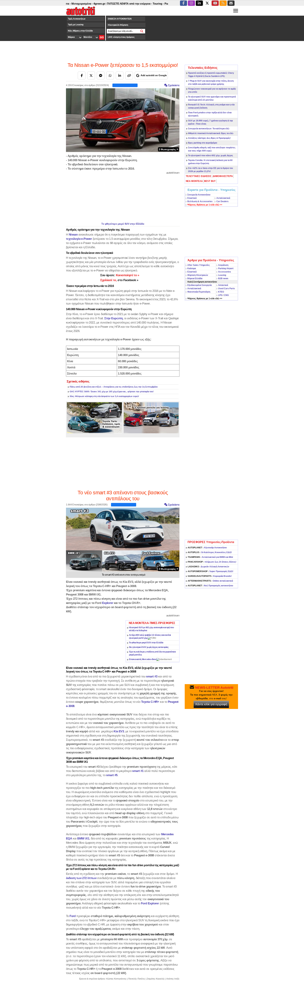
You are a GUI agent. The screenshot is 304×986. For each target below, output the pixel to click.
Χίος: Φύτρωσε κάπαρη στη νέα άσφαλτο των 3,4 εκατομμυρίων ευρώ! (104, 396)
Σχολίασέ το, (119, 280)
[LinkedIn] (120, 75)
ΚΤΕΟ (221, 292)
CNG (226, 295)
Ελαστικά (192, 198)
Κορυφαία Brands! (210, 576)
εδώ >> (204, 205)
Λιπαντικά (223, 285)
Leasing (222, 275)
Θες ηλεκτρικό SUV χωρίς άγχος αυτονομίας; (149, 647)
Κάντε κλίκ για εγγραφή (211, 704)
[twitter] (207, 3)
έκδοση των (81, 878)
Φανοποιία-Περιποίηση (198, 292)
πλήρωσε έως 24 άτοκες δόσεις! (212, 562)
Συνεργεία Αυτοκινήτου (198, 195)
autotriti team (173, 172)
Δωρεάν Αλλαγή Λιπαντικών (208, 566)
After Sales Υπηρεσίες (198, 265)
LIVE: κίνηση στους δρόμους (121, 37)
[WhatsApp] (110, 75)
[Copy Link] (129, 75)
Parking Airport (225, 268)
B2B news (223, 278)
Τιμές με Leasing (75, 24)
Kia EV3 (119, 731)
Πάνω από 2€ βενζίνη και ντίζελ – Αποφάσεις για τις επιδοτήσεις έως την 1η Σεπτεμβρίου (114, 387)
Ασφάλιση (223, 265)
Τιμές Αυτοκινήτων (77, 19)
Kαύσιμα (191, 268)
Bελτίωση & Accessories (200, 201)
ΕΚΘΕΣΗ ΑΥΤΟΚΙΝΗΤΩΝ (120, 19)
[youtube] (215, 3)
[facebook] (183, 3)
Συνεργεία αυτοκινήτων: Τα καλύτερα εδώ (208, 128)
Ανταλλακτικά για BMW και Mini (210, 557)
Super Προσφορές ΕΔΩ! (210, 571)
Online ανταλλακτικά (210, 581)
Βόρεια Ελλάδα (194, 278)
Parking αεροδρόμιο (157, 3)
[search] (142, 31)
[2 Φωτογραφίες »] (122, 120)
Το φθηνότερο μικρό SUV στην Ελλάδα (122, 223)
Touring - (139, 3)
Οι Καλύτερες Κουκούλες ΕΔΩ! (210, 552)
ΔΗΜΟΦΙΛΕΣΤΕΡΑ (223, 176)
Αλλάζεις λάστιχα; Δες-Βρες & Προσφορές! (209, 138)
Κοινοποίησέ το (119, 275)
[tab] (198, 176)
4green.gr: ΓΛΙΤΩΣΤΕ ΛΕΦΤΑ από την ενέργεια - (103, 3)
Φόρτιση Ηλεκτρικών (197, 275)
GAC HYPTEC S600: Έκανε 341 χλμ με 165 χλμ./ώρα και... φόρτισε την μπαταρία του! (112, 391)
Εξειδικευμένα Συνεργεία (199, 285)
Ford (72, 916)
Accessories (224, 272)
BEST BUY (210, 181)
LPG (220, 295)
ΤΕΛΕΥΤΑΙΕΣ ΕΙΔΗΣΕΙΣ (198, 176)
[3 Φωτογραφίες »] (122, 539)
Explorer (107, 602)
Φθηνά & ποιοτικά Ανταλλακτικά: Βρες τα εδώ (210, 133)
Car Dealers (222, 201)
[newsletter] (231, 3)
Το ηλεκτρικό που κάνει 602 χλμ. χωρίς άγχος (210, 155)
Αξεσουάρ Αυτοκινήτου (207, 547)
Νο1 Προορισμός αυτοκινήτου (210, 585)
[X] (91, 75)
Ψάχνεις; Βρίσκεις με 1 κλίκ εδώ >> (204, 298)
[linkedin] (199, 3)
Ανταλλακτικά (223, 198)
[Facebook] (82, 75)
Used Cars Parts (226, 288)
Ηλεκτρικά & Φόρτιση (118, 25)
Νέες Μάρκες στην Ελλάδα (80, 31)
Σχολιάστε (173, 85)
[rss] (223, 3)
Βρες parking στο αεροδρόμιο (202, 143)
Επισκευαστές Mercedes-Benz (142, 659)
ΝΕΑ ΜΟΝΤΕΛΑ (194, 181)
